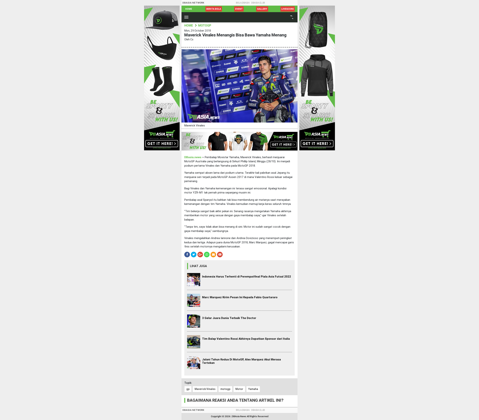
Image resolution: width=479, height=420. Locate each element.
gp (188, 389)
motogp (225, 389)
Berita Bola (213, 9)
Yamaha (253, 389)
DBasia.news (192, 157)
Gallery (262, 9)
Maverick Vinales (205, 389)
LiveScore (287, 9)
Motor (239, 389)
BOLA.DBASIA (243, 2)
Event (239, 9)
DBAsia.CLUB (258, 2)
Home (188, 9)
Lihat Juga (198, 266)
